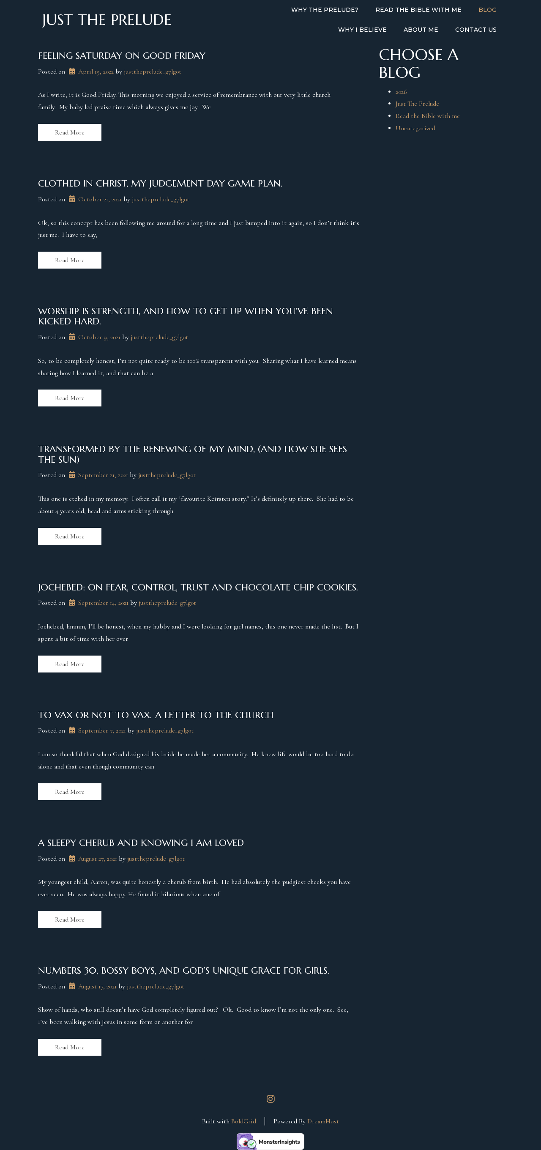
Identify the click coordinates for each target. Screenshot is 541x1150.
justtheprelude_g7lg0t (152, 71)
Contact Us (476, 29)
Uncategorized (415, 128)
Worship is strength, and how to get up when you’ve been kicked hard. (185, 316)
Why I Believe (362, 29)
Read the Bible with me (428, 116)
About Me (421, 29)
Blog (487, 10)
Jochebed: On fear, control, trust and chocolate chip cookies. (198, 587)
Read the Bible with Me (418, 10)
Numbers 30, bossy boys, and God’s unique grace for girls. (184, 970)
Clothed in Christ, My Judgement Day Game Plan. (160, 183)
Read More (70, 132)
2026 (401, 92)
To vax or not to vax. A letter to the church (155, 715)
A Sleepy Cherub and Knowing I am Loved (141, 842)
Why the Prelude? (324, 10)
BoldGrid (243, 1121)
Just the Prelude (107, 19)
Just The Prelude (417, 103)
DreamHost (323, 1121)
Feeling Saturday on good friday (121, 55)
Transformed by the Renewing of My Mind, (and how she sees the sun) (192, 454)
